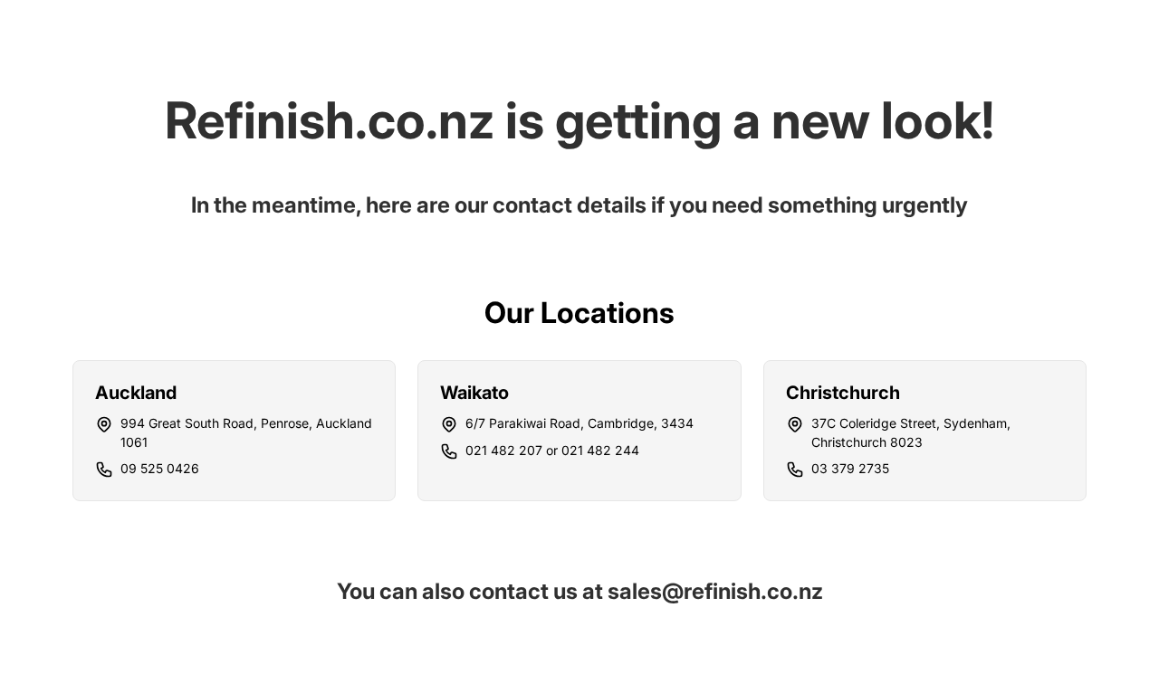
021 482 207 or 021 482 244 (552, 450)
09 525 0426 (159, 468)
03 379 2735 (850, 468)
